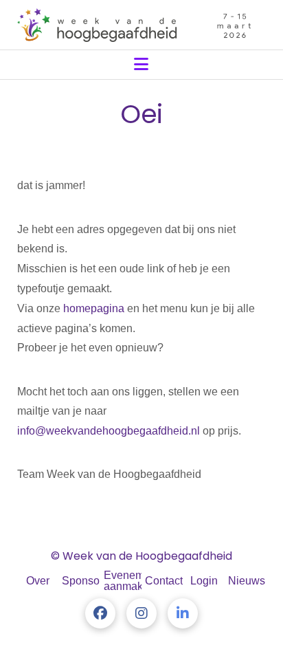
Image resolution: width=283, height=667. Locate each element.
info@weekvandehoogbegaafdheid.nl (108, 431)
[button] (141, 64)
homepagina (93, 308)
